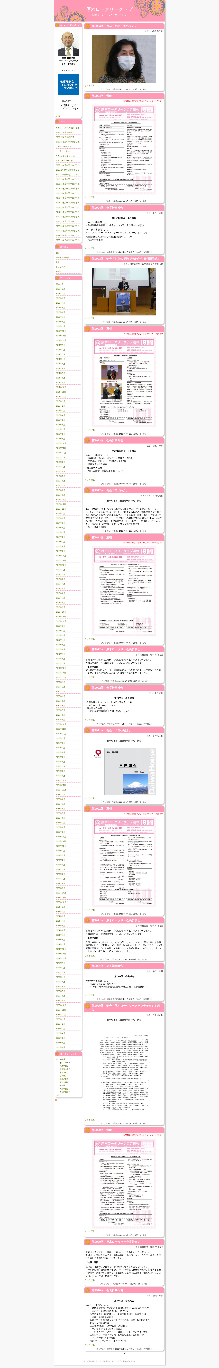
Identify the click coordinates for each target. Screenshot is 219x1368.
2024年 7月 (60, 935)
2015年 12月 (61, 453)
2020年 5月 (60, 701)
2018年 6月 (60, 593)
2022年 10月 (61, 837)
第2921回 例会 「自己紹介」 (111, 730)
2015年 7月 (60, 429)
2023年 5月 (60, 869)
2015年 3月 (60, 410)
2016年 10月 (61, 499)
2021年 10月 (61, 780)
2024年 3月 (60, 916)
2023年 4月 (60, 865)
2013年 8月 (60, 322)
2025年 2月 (60, 968)
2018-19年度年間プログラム (68, 207)
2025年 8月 (60, 996)
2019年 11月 (61, 673)
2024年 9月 (60, 944)
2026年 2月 (60, 1024)
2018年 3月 (60, 579)
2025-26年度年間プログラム (68, 240)
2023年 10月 (61, 893)
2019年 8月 (60, 659)
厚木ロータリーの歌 (64, 160)
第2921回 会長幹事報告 (107, 966)
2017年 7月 (60, 542)
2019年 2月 (60, 631)
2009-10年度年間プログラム (68, 165)
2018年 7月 (60, 598)
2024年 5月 (60, 925)
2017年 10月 (61, 556)
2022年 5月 (60, 813)
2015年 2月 (60, 406)
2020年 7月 (60, 710)
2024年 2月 (60, 911)
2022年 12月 (61, 846)
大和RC (63, 1086)
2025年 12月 (61, 1014)
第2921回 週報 (102, 808)
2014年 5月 (60, 364)
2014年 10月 (61, 387)
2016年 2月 (60, 462)
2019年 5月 (60, 645)
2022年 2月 (60, 799)
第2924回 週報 (102, 95)
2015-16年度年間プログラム (68, 193)
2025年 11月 (61, 1010)
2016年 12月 (61, 509)
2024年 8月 (60, 940)
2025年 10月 (61, 1005)
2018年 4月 (60, 584)
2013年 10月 (61, 331)
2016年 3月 (60, 467)
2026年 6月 (60, 1043)
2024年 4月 (60, 921)
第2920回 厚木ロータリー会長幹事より (117, 1241)
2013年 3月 (60, 298)
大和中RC (64, 1089)
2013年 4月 (60, 303)
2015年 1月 (60, 401)
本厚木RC (64, 1072)
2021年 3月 (60, 748)
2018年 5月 (60, 588)
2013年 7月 (60, 317)
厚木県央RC (65, 1069)
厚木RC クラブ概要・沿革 (67, 128)
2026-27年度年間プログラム (68, 142)
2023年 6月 (60, 874)
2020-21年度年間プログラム (68, 217)
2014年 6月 (60, 368)
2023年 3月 (60, 860)
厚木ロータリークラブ (109, 9)
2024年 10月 (61, 949)
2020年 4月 (60, 696)
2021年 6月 (60, 762)
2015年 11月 (61, 448)
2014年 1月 (60, 345)
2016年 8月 (60, 490)
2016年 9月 (60, 495)
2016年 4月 (60, 471)
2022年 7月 (60, 822)
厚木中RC (64, 1066)
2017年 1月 (60, 513)
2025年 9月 (60, 1000)
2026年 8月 (60, 1047)
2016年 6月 (60, 481)
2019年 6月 (60, 649)
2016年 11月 (61, 504)
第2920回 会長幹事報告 (107, 1290)
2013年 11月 (61, 336)
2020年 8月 (60, 715)
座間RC (63, 1076)
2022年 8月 (60, 827)
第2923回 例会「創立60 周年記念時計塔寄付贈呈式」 (126, 258)
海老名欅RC (65, 1082)
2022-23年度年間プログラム (68, 226)
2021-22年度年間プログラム (68, 221)
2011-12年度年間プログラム (67, 174)
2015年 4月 (60, 415)
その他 (144, 681)
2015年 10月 (61, 443)
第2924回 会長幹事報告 (107, 207)
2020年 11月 (61, 729)
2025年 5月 (60, 982)
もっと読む (89, 85)
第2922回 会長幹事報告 (107, 687)
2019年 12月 (61, 677)
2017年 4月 (60, 528)
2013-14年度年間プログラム (68, 184)
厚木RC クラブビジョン (66, 156)
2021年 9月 (60, 776)
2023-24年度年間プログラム (68, 231)
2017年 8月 (60, 546)
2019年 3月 (60, 635)
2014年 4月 (60, 359)
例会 (144, 89)
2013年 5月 (60, 307)
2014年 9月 (60, 382)
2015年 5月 (60, 420)
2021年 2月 (60, 743)
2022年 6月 (60, 818)
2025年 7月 (60, 991)
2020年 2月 (60, 687)
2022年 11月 (61, 841)
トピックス (60, 267)
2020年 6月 (60, 705)
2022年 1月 (60, 794)
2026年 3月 (60, 1028)
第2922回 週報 (102, 537)
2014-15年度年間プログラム (68, 189)
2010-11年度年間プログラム (67, 170)
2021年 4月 (60, 752)
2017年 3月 (60, 523)
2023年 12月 (61, 902)
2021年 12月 (61, 790)
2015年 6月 (60, 425)
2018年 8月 (60, 602)
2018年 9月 (60, 607)
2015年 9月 (60, 439)
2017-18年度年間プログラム (68, 203)
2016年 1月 (60, 457)
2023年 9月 (60, 888)
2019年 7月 (60, 654)
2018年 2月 (60, 574)
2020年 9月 (60, 719)
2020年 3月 (60, 691)
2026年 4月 (60, 1033)
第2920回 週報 (102, 1130)
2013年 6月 (60, 312)
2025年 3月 (60, 972)
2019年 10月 (61, 668)
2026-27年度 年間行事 (65, 137)
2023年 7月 (60, 879)
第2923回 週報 (102, 328)
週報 (144, 201)
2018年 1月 (60, 570)
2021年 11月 (61, 785)
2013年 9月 (60, 326)
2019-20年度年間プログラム (68, 212)
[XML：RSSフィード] (59, 1100)
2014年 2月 (60, 350)
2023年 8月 (60, 883)
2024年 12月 (61, 958)
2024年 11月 (61, 954)
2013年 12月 (61, 340)
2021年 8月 (60, 771)
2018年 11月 (61, 616)
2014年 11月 (61, 392)
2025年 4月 (60, 977)
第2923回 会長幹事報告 (107, 440)
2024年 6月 (60, 930)
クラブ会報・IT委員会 (110, 89)
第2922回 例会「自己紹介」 (110, 490)
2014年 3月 (60, 354)
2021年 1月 (60, 738)
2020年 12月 (61, 734)
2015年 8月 (60, 434)
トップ (86, 1361)
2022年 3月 (60, 804)
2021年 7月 (60, 766)
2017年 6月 (60, 537)
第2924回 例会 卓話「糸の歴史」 (114, 26)
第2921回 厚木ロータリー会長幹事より (117, 920)
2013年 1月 (60, 289)
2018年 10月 (61, 612)
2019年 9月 (60, 663)
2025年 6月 (60, 986)
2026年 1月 (60, 1019)
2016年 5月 (60, 476)
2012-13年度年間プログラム (68, 179)
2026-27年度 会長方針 (65, 132)
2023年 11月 (61, 897)
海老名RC (64, 1079)
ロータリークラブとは (65, 146)
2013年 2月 (60, 293)
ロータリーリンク (63, 151)
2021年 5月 (60, 757)
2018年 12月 (61, 621)
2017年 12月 (61, 565)
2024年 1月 (60, 907)
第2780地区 (61, 1059)
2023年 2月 (60, 855)
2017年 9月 (60, 551)
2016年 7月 (60, 485)
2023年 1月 (60, 851)
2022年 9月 (60, 832)
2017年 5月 (60, 532)
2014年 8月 (60, 378)
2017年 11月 (61, 560)
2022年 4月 (60, 808)
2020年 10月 (61, 724)
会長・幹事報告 (144, 252)
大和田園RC (65, 1092)
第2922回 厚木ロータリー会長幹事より (117, 649)
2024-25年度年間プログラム (68, 235)
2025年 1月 (60, 963)
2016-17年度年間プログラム (68, 198)
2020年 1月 (60, 682)
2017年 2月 (60, 518)
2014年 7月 (60, 373)
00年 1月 (59, 284)
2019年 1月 (60, 626)
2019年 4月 (60, 640)
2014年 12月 (61, 396)
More (58, 116)
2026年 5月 (60, 1038)
